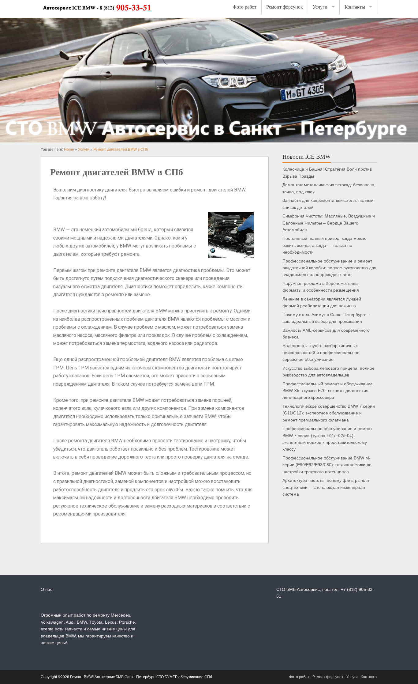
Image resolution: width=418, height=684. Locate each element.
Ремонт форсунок (284, 6)
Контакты (355, 6)
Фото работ (244, 6)
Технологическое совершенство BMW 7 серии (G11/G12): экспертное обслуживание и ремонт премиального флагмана (328, 413)
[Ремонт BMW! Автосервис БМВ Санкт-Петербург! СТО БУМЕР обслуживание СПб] (96, 14)
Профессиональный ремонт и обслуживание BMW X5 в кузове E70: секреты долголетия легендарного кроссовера (327, 391)
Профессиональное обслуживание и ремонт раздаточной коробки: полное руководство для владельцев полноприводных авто (329, 268)
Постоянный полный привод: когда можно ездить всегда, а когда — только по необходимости (324, 245)
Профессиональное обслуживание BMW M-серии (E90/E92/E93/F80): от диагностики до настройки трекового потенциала (326, 465)
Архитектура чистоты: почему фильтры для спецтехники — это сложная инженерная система (325, 487)
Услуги (320, 6)
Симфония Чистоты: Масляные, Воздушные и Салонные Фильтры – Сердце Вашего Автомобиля (328, 223)
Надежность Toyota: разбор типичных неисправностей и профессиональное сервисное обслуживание (321, 352)
